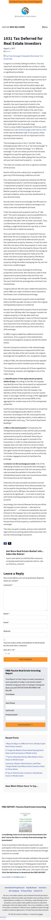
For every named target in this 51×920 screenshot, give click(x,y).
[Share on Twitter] (9, 543)
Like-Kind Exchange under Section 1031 (30, 130)
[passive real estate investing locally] (25, 821)
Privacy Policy (26, 891)
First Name (10, 694)
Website (7, 631)
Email (6, 622)
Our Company (14, 891)
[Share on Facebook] (5, 543)
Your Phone (10, 703)
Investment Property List (15, 888)
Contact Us (38, 891)
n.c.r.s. (8, 51)
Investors (42, 888)
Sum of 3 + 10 (9, 650)
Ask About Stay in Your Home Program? (25, 1)
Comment (8, 585)
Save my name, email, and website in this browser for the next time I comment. (24, 644)
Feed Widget (3, 919)
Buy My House (31, 888)
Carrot (40, 914)
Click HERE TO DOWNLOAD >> (14, 877)
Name (7, 613)
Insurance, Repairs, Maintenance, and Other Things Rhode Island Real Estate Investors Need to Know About (24, 766)
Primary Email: (12, 714)
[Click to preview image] (25, 57)
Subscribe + (3, 917)
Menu (45, 27)
